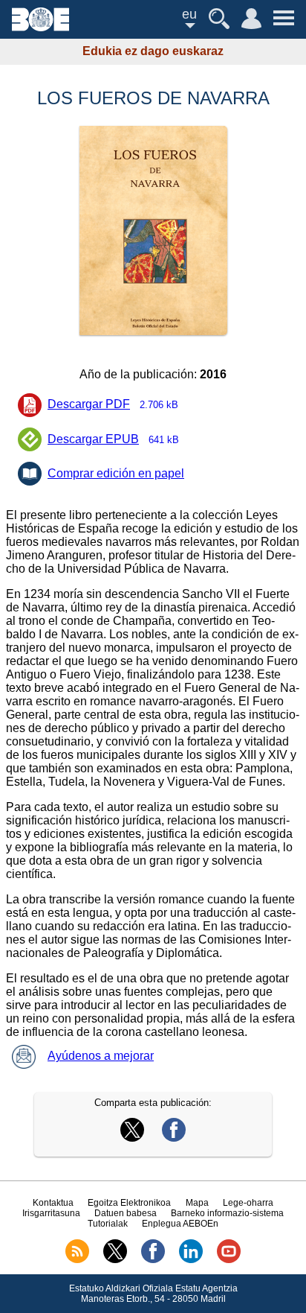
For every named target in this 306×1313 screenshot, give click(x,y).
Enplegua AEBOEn (180, 1223)
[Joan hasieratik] (40, 27)
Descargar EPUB (113, 439)
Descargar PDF (113, 404)
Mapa (197, 1203)
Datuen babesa (125, 1213)
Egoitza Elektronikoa (129, 1203)
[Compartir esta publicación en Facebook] (174, 1137)
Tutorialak (108, 1223)
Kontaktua (53, 1203)
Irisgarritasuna (51, 1213)
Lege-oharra (248, 1203)
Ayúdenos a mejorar (101, 1055)
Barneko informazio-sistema (227, 1213)
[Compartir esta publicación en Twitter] (132, 1137)
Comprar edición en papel (116, 473)
